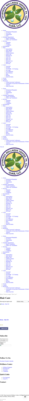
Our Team (8, 33)
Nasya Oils (8, 54)
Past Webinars (9, 72)
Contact (5, 79)
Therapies (8, 42)
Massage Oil (9, 55)
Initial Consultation (10, 38)
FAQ (7, 35)
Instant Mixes (9, 49)
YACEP (8, 67)
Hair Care (8, 59)
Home (1, 294)
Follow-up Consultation (11, 39)
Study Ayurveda (10, 86)
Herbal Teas (9, 51)
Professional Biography (11, 31)
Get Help (2, 392)
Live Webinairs (9, 71)
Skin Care (8, 58)
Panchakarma (6, 46)
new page (8, 70)
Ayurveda (8, 66)
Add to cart (4, 328)
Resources (5, 80)
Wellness (8, 43)
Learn (4, 65)
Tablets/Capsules (10, 53)
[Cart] (25, 396)
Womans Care (9, 61)
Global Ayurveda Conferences (13, 82)
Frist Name (3, 339)
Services (5, 41)
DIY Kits (8, 63)
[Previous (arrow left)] (0, 400)
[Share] (3, 399)
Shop (4, 47)
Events (4, 78)
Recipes (8, 75)
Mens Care (8, 62)
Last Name (2, 340)
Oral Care (8, 57)
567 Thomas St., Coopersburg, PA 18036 (9, 385)
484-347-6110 (3, 390)
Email (1, 342)
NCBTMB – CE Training (12, 69)
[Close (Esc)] (5, 399)
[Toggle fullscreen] (2, 399)
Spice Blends (9, 50)
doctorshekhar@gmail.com (6, 387)
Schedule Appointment (8, 37)
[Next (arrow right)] (2, 400)
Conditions (8, 45)
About (4, 30)
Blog (7, 74)
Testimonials (9, 34)
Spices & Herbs (9, 76)
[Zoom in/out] (0, 399)
